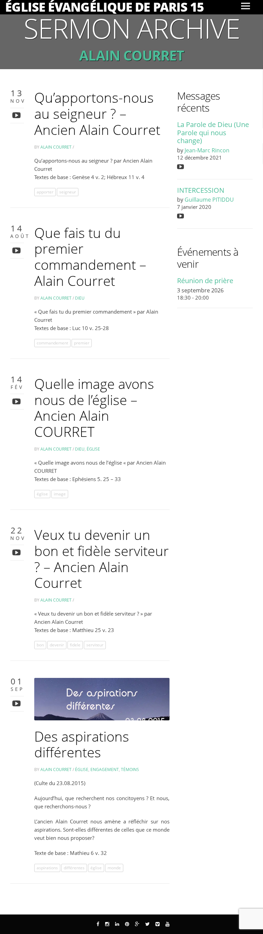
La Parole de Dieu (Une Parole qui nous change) (213, 132)
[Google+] (137, 924)
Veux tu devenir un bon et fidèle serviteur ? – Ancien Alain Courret (101, 558)
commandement (52, 343)
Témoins (130, 769)
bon (40, 645)
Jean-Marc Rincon (207, 150)
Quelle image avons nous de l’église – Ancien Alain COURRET (94, 407)
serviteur (94, 645)
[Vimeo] (157, 924)
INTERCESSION (200, 190)
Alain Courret (56, 147)
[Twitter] (147, 924)
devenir (57, 645)
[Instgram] (107, 924)
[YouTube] (167, 924)
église (42, 494)
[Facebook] (98, 924)
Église (93, 449)
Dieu (80, 298)
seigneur (67, 192)
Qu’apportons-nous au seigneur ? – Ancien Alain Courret (97, 113)
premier (81, 343)
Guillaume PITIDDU (209, 199)
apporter (45, 192)
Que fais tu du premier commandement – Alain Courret (90, 256)
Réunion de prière (205, 280)
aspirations (47, 868)
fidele (75, 645)
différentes (74, 868)
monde (114, 868)
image (60, 494)
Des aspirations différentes (81, 744)
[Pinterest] (127, 924)
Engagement (104, 769)
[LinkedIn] (117, 924)
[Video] (17, 115)
